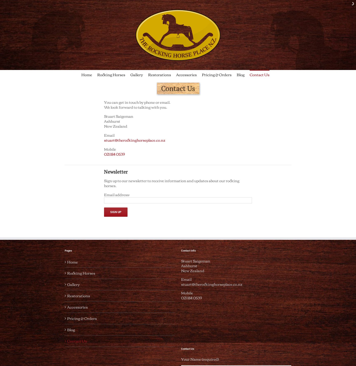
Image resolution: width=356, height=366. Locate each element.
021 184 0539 (114, 153)
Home (72, 262)
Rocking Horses (81, 273)
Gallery (73, 284)
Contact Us (77, 341)
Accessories (77, 307)
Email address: (117, 194)
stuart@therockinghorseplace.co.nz (134, 139)
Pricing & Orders (82, 318)
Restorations (78, 295)
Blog (71, 329)
